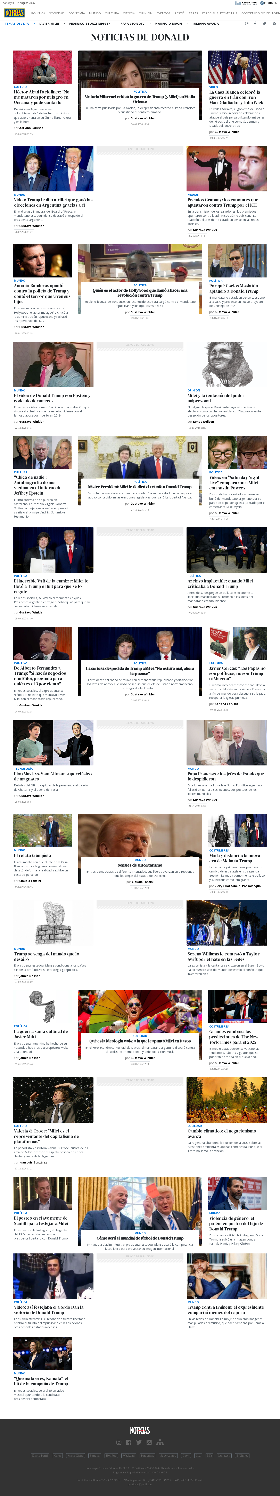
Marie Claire (75, 1455)
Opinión (145, 13)
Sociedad (56, 13)
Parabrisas (147, 1455)
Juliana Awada (205, 23)
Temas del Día (17, 23)
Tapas (193, 13)
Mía (209, 1455)
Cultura (112, 13)
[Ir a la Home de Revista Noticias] (14, 13)
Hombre (111, 1455)
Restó (179, 13)
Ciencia (129, 13)
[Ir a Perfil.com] (268, 2)
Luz (198, 1455)
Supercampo (168, 1455)
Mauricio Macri (169, 23)
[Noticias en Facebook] (255, 24)
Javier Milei (49, 23)
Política (38, 13)
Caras (57, 1455)
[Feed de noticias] (274, 24)
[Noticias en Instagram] (246, 24)
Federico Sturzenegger (90, 23)
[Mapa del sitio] (160, 1442)
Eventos (163, 13)
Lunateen (224, 1455)
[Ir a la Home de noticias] (140, 1430)
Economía (76, 13)
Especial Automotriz (219, 13)
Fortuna (95, 1455)
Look (186, 1455)
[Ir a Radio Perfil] (246, 2)
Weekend (129, 1455)
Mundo (95, 13)
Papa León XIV (133, 23)
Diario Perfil (40, 1455)
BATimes (242, 1455)
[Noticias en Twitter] (264, 24)
